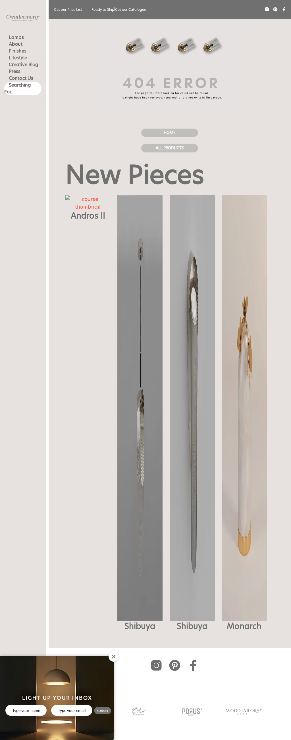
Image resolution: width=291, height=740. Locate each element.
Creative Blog (23, 64)
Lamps (16, 37)
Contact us (21, 78)
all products (170, 147)
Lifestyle (18, 57)
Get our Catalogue (130, 9)
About (15, 44)
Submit (102, 710)
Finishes (17, 51)
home (170, 132)
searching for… (17, 88)
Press (14, 71)
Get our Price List (68, 9)
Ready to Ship (103, 9)
